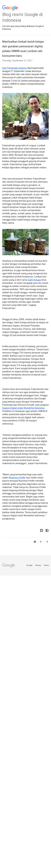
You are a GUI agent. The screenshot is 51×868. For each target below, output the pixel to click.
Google (29, 565)
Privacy (38, 565)
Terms (46, 565)
